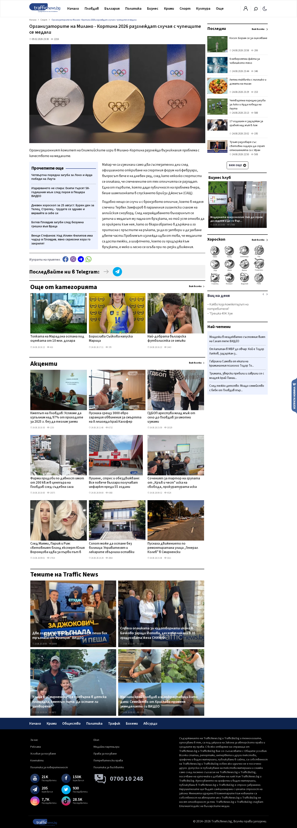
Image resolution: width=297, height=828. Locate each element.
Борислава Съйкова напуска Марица (111, 338)
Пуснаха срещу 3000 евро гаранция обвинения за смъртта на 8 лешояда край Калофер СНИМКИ (115, 417)
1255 (52, 427)
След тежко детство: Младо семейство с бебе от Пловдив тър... (236, 388)
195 (256, 133)
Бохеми (132, 723)
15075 (52, 492)
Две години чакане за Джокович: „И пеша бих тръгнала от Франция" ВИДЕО (69, 635)
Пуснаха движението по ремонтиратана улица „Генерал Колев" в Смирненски (172, 548)
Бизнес (152, 8)
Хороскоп (216, 239)
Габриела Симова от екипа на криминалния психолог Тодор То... (231, 363)
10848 (54, 643)
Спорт (185, 8)
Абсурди (150, 723)
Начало (73, 8)
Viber (73, 259)
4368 (110, 492)
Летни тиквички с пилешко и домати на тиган (248, 82)
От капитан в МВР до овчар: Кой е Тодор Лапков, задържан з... (236, 351)
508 (256, 154)
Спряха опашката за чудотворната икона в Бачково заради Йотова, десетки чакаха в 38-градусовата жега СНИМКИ (158, 633)
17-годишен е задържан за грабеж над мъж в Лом (246, 123)
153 (256, 92)
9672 (54, 712)
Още (220, 8)
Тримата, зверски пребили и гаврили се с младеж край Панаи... (236, 376)
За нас (34, 740)
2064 (110, 558)
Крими (169, 8)
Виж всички (195, 286)
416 (51, 347)
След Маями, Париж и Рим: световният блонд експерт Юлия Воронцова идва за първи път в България (57, 548)
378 (110, 347)
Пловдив (92, 8)
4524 (169, 492)
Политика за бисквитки (109, 767)
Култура (203, 8)
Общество (71, 723)
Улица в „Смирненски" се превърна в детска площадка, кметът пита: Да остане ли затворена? (69, 702)
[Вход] (246, 9)
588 (256, 113)
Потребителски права (108, 761)
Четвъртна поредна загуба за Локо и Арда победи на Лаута (247, 105)
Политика (133, 8)
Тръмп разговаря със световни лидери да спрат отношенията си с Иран (247, 146)
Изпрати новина (294, 395)
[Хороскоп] (237, 284)
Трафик (114, 723)
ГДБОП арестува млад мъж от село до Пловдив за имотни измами (171, 417)
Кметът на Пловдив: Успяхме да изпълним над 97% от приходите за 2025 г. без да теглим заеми (56, 417)
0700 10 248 (126, 778)
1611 (169, 558)
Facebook (65, 259)
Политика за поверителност (49, 767)
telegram (81, 259)
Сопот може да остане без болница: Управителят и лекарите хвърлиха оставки (111, 548)
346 (256, 71)
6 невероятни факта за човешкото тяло (245, 61)
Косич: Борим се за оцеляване (248, 38)
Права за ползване (105, 754)
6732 (110, 427)
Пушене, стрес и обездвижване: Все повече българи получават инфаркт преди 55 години (114, 482)
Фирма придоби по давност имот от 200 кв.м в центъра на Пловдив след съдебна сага (57, 482)
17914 (52, 558)
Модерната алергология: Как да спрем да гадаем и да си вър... (236, 219)
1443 (169, 347)
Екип (96, 740)
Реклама (35, 747)
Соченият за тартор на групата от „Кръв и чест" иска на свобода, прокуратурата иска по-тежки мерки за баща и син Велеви (173, 483)
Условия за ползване (43, 754)
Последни (216, 28)
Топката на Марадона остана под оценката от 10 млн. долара (57, 338)
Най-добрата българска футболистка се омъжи (166, 338)
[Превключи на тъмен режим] (265, 8)
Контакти (37, 761)
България (112, 8)
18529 (169, 427)
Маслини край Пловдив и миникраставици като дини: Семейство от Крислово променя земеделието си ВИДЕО (159, 702)
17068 (232, 224)
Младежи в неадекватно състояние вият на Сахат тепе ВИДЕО (237, 339)
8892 (141, 643)
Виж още (235, 165)
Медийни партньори (106, 747)
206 (256, 50)
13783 (142, 712)
